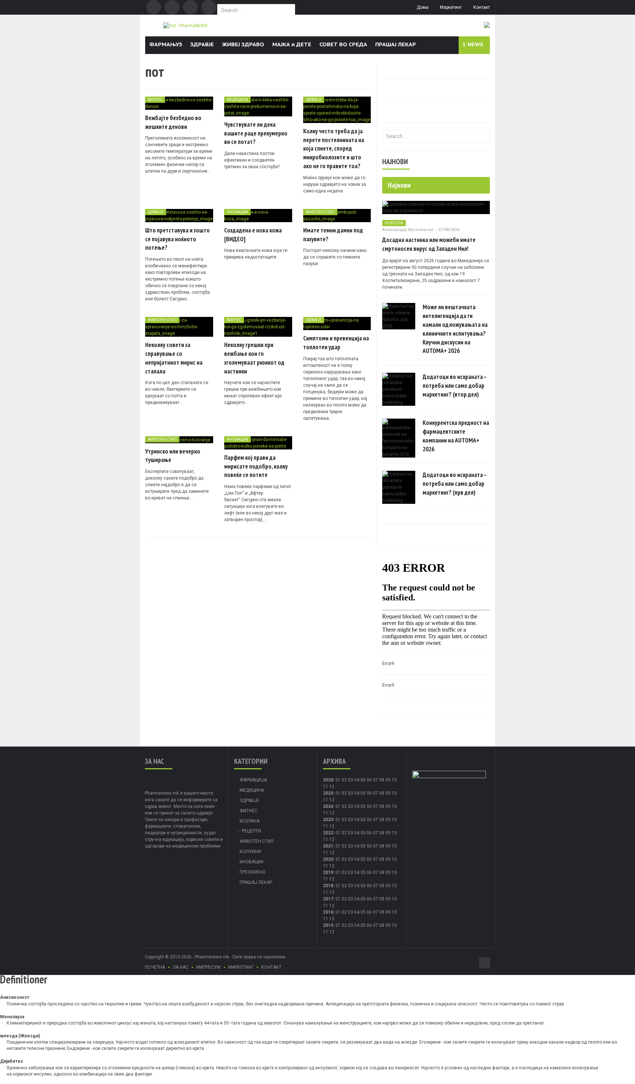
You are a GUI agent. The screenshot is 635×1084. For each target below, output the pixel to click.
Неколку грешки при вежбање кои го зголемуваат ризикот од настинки (254, 358)
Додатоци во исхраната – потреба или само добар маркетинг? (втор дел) (455, 385)
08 (381, 780)
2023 (328, 819)
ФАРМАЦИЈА (253, 780)
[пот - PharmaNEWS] (185, 25)
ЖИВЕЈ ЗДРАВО (243, 44)
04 (356, 780)
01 (338, 780)
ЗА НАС (181, 967)
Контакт (481, 7)
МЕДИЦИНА (237, 100)
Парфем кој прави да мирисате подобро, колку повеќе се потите (256, 466)
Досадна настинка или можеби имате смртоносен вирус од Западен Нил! (429, 244)
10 (394, 793)
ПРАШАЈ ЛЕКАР (395, 44)
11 (325, 799)
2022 (328, 832)
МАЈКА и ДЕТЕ (291, 44)
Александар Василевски (407, 229)
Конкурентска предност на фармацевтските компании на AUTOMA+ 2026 (456, 436)
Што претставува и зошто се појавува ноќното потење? (177, 239)
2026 (328, 780)
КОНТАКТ (271, 967)
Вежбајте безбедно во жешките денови (173, 122)
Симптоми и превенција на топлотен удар (336, 342)
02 (344, 780)
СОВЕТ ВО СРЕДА (343, 44)
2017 (328, 898)
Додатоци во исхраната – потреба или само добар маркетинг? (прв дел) (455, 483)
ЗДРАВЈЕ (202, 44)
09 (388, 793)
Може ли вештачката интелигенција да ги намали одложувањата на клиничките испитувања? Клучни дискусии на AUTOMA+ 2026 (455, 329)
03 (350, 780)
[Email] (190, 7)
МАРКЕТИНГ (241, 967)
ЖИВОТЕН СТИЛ (320, 212)
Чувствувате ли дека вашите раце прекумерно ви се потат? (255, 133)
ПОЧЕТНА (155, 967)
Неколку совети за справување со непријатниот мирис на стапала (173, 358)
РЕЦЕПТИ (251, 831)
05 (363, 780)
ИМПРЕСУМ (208, 967)
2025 (328, 793)
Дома (422, 7)
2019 (328, 872)
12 (331, 799)
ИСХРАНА (249, 821)
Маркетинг (451, 7)
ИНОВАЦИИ (237, 212)
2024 (328, 806)
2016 (328, 912)
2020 (328, 859)
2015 (328, 925)
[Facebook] (153, 7)
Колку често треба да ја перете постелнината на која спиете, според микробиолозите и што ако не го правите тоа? (333, 148)
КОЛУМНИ (250, 851)
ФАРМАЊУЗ (165, 44)
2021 (328, 846)
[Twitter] (172, 7)
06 (369, 780)
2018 (328, 885)
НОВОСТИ (394, 223)
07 (375, 780)
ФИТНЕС (155, 100)
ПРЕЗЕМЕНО (253, 872)
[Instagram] (208, 7)
